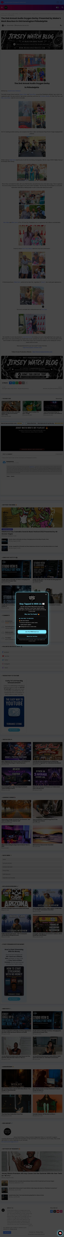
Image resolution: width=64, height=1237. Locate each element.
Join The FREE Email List (32, 631)
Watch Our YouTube (32, 636)
